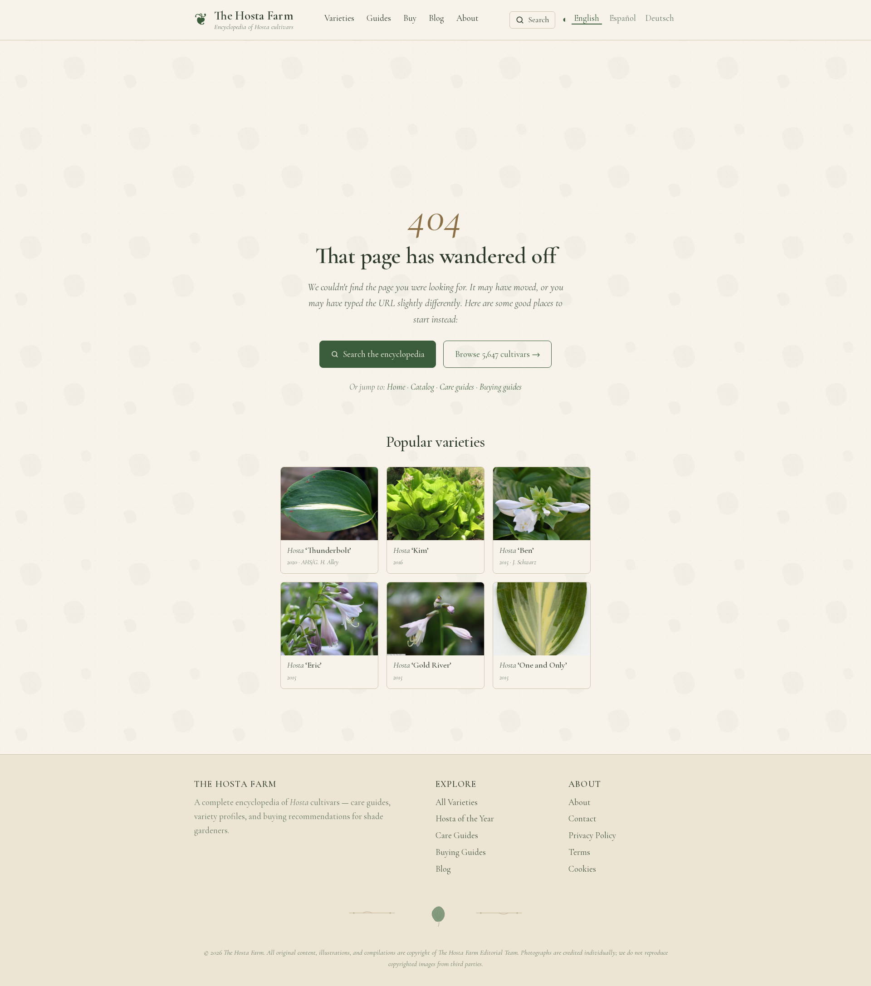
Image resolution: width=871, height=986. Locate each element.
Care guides (457, 387)
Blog (436, 18)
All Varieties (457, 802)
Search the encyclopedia (384, 354)
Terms (579, 852)
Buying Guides (461, 852)
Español (622, 18)
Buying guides (501, 387)
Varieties (339, 18)
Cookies (582, 869)
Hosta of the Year (465, 819)
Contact (582, 819)
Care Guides (457, 835)
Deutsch (660, 18)
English (586, 18)
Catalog (422, 387)
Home (396, 387)
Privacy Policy (592, 835)
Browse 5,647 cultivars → (497, 354)
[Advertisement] (435, 108)
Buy (409, 18)
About (467, 18)
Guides (379, 18)
